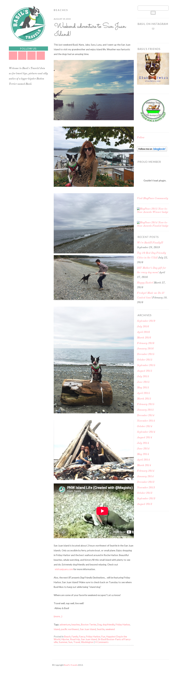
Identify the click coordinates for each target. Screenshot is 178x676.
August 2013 (144, 504)
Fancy (82, 636)
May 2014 (143, 454)
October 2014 (144, 426)
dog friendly (109, 624)
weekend (110, 629)
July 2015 (143, 376)
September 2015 (146, 365)
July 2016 (143, 326)
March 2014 (144, 465)
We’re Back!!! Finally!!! (150, 243)
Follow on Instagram (155, 35)
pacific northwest (70, 629)
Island (57, 629)
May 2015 (143, 387)
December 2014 (145, 415)
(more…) (58, 616)
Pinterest (31, 55)
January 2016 (145, 348)
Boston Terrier (88, 624)
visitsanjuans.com (64, 569)
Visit (152, 198)
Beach (67, 636)
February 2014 (145, 471)
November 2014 (146, 421)
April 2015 (143, 393)
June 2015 (143, 382)
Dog (99, 624)
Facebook (22, 55)
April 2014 (143, 460)
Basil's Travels (71, 665)
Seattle (100, 629)
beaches (75, 624)
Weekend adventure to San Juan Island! (90, 30)
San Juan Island (88, 629)
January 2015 (145, 410)
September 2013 (146, 498)
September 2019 (146, 321)
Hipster (65, 639)
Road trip (75, 639)
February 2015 (145, 404)
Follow (140, 137)
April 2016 (143, 332)
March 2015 (144, 399)
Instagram (41, 55)
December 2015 (145, 354)
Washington (87, 642)
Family (75, 636)
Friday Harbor (123, 624)
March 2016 (144, 338)
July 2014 (143, 443)
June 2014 (143, 448)
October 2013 (144, 493)
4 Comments (101, 642)
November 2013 (146, 487)
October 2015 (144, 360)
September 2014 (146, 432)
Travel (76, 642)
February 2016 (145, 343)
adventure (65, 624)
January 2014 (145, 476)
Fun (103, 636)
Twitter (13, 55)
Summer (63, 642)
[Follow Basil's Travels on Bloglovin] (152, 151)
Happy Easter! (145, 283)
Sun (70, 642)
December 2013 (145, 482)
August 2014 (144, 437)
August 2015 (144, 371)
